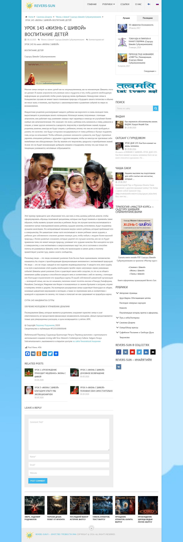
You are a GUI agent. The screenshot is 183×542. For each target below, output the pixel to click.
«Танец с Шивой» (137, 273)
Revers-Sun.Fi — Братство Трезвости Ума (56, 534)
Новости (123, 308)
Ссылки (125, 4)
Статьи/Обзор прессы (129, 327)
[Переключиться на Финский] (149, 6)
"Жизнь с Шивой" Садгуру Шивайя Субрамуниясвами (62, 39)
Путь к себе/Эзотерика (129, 317)
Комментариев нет (96, 39)
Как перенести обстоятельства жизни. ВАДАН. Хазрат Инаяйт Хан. (141, 123)
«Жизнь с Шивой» (137, 270)
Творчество (125, 337)
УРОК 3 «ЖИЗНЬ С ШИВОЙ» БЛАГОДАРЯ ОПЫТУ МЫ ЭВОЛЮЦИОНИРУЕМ (47, 391)
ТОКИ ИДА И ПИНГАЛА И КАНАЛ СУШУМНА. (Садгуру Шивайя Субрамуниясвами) (141, 41)
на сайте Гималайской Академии (87, 341)
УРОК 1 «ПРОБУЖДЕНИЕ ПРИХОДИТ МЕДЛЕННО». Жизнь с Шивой (50, 373)
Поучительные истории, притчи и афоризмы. (139, 312)
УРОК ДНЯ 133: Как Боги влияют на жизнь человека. (140, 144)
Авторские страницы (128, 293)
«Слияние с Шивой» (137, 267)
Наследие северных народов (133, 303)
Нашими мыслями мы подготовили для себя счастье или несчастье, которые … (140, 176)
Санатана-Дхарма (127, 322)
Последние (148, 18)
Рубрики (107, 4)
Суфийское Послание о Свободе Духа (137, 332)
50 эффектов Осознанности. (141, 25)
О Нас (138, 4)
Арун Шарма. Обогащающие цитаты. (135, 298)
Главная (91, 4)
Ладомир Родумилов (45, 325)
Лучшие (126, 18)
